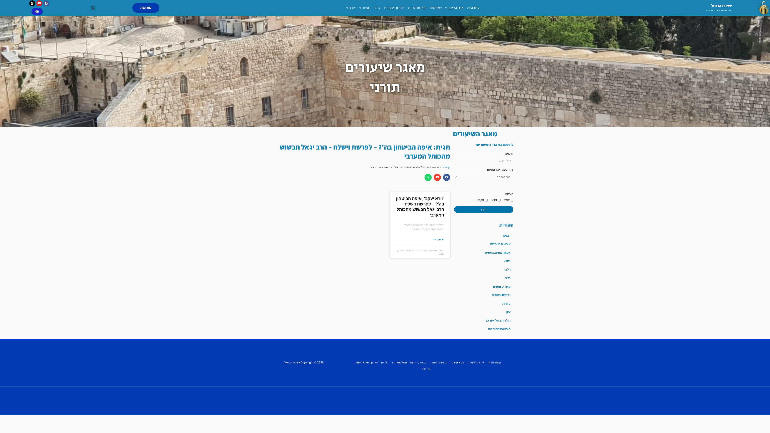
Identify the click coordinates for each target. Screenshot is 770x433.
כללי (508, 278)
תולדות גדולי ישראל (498, 320)
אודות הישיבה (456, 8)
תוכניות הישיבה (396, 8)
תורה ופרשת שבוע (499, 329)
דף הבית (446, 167)
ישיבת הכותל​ (721, 5)
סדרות (506, 303)
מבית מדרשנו (418, 8)
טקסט (480, 200)
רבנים (507, 236)
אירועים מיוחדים (500, 244)
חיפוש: (509, 154)
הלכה (507, 269)
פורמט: (508, 194)
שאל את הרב (399, 362)
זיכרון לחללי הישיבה (366, 362)
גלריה (377, 8)
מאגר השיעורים (475, 133)
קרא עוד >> (439, 239)
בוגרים (366, 8)
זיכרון (353, 8)
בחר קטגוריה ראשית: (500, 170)
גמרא (507, 261)
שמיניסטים (436, 8)
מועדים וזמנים (502, 286)
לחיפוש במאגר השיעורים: (494, 144)
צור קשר (426, 368)
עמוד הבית (473, 8)
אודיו (507, 200)
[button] (93, 8)
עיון (508, 312)
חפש (483, 209)
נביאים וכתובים (501, 295)
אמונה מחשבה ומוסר (497, 252)
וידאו (494, 200)
